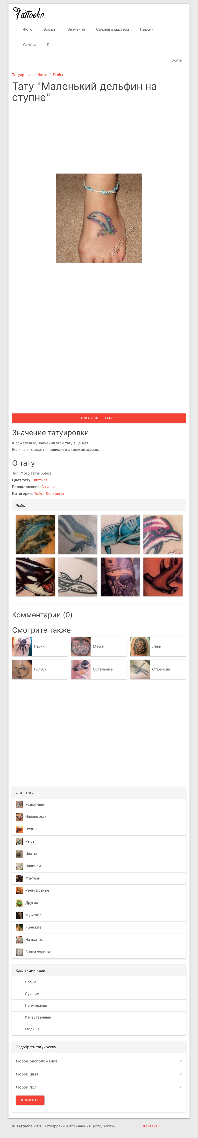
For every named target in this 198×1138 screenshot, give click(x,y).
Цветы (31, 853)
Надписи (33, 866)
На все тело (36, 939)
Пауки (39, 646)
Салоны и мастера (112, 29)
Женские (33, 927)
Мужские (33, 915)
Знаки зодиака (38, 951)
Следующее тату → (99, 418)
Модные (32, 1029)
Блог (51, 44)
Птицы (31, 829)
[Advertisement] (99, 140)
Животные (34, 804)
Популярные (35, 1005)
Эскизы (49, 29)
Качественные (37, 1017)
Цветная (39, 480)
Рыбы (58, 74)
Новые (30, 982)
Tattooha (29, 13)
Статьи (29, 44)
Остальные (103, 669)
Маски (98, 646)
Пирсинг (147, 29)
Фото (27, 29)
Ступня (48, 486)
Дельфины (55, 493)
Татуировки (22, 74)
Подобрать (30, 1100)
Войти (176, 60)
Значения (76, 29)
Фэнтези (32, 878)
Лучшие (31, 993)
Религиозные (37, 890)
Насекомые (35, 816)
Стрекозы (161, 669)
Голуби (40, 669)
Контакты (151, 1126)
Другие (31, 902)
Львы (156, 646)
